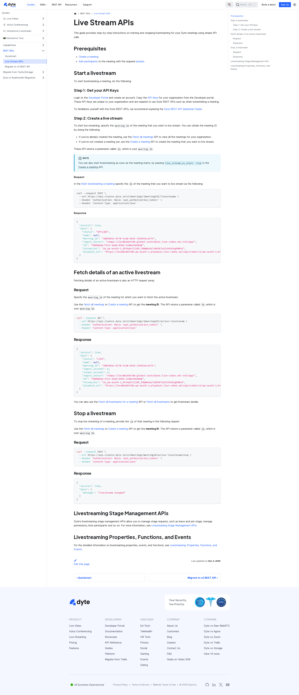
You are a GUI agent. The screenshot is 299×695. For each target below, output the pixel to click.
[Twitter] (221, 685)
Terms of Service (140, 684)
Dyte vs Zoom (212, 636)
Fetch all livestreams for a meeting (118, 401)
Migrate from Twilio (116, 659)
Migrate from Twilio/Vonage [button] (18, 72)
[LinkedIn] (214, 685)
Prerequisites (237, 16)
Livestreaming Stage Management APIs (174, 525)
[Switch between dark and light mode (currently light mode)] (294, 4)
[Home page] (75, 13)
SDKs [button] (43, 4)
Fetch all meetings (143, 136)
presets (140, 61)
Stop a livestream (239, 48)
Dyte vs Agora (212, 631)
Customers (173, 631)
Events (144, 659)
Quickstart (10, 56)
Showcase (111, 636)
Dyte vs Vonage (213, 648)
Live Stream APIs (14, 61)
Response (238, 43)
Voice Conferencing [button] (17, 24)
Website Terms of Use (164, 684)
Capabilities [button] (9, 45)
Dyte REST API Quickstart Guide (183, 109)
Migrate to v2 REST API (17, 66)
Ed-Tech (145, 625)
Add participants (88, 61)
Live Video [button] (12, 18)
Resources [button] (71, 4)
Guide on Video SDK (179, 659)
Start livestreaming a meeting (98, 183)
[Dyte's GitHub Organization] (207, 685)
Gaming (144, 653)
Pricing (73, 642)
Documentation (114, 631)
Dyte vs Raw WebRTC (217, 625)
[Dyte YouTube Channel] (227, 685)
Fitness (144, 642)
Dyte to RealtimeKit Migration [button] (19, 77)
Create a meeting (88, 56)
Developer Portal (98, 97)
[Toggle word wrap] (211, 221)
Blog (169, 636)
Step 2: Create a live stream (247, 29)
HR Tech (145, 636)
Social (143, 648)
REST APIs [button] (8, 50)
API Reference (113, 642)
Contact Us (173, 648)
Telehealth (146, 631)
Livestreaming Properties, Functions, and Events (250, 67)
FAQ (169, 653)
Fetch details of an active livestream (248, 34)
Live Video (75, 625)
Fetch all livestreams (158, 401)
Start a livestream (239, 20)
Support (87, 4)
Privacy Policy (120, 684)
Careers (171, 642)
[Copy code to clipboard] (216, 192)
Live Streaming (77, 636)
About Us (172, 625)
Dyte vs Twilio (212, 642)
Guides (31, 4)
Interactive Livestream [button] (19, 31)
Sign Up (285, 4)
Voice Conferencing (80, 631)
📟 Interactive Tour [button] (13, 38)
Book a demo (269, 4)
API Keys (153, 97)
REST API (57, 4)
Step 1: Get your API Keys (245, 25)
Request (237, 39)
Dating (144, 665)
